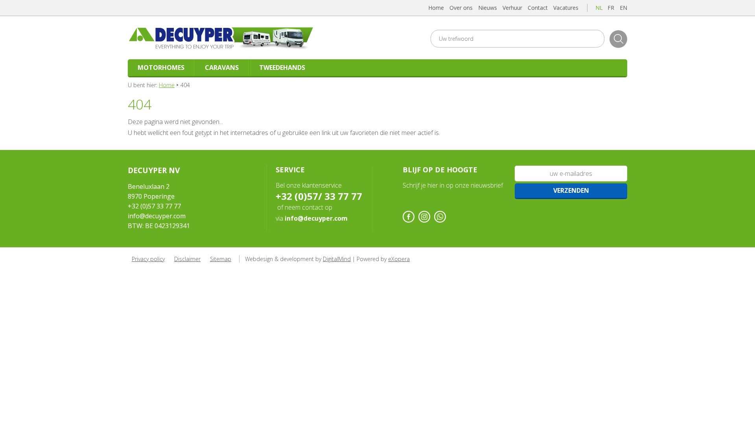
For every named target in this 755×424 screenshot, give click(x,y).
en (623, 7)
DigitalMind (337, 259)
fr (611, 7)
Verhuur (512, 7)
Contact (538, 7)
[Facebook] (408, 217)
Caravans (222, 67)
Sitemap (220, 259)
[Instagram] (424, 217)
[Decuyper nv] (229, 37)
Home (436, 7)
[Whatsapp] (440, 217)
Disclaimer (187, 259)
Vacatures (565, 7)
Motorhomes (161, 67)
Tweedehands (282, 67)
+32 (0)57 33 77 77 (154, 206)
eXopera (399, 259)
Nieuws (487, 7)
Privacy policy (148, 259)
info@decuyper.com (157, 216)
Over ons (461, 7)
